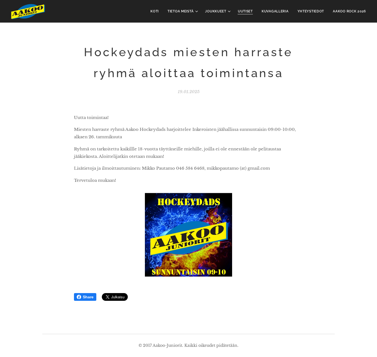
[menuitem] (156, 11)
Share (88, 297)
